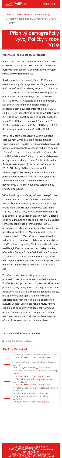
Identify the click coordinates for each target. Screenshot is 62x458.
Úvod (8, 14)
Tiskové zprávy (41, 14)
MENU (50, 4)
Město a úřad (22, 14)
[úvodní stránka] (15, 4)
